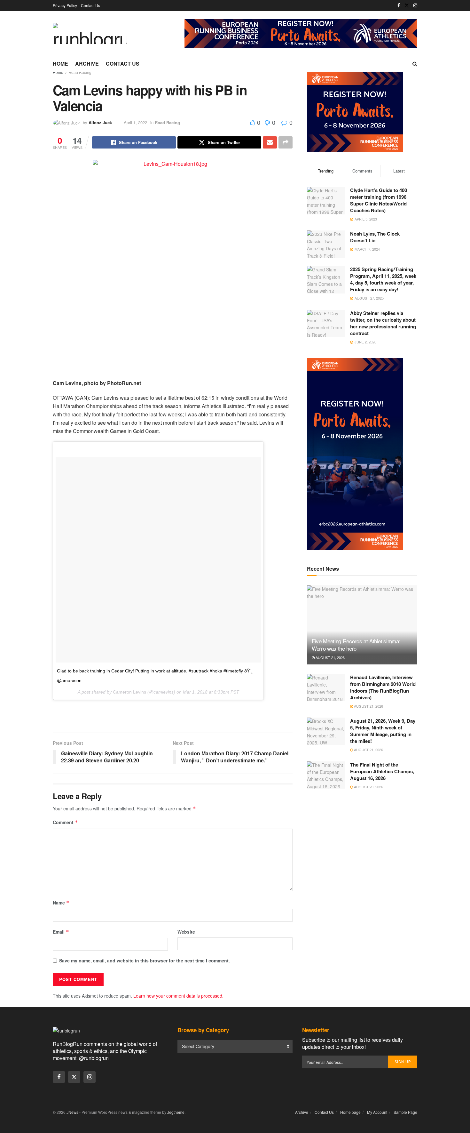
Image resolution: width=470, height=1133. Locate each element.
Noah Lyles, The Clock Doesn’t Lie (375, 237)
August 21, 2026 (330, 657)
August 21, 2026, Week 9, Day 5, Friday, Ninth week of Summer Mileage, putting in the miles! (382, 730)
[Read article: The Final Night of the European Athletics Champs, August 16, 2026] (326, 775)
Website (186, 931)
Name (61, 902)
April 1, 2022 (135, 122)
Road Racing (79, 72)
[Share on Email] (270, 142)
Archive (87, 63)
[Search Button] (414, 64)
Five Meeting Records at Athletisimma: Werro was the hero (356, 645)
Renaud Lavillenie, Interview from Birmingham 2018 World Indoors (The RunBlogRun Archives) (383, 687)
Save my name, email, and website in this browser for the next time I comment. (144, 960)
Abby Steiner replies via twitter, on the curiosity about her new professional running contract (383, 323)
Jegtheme (175, 1112)
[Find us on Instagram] (415, 5)
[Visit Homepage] (90, 33)
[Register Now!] (300, 32)
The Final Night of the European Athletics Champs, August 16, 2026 (382, 771)
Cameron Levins (129, 692)
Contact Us (90, 5)
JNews (72, 1112)
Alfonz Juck (100, 122)
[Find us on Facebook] (398, 5)
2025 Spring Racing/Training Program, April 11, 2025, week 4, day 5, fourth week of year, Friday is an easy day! (383, 279)
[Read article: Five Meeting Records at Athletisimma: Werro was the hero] (362, 624)
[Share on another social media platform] (285, 142)
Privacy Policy (65, 5)
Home (60, 63)
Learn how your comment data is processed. (178, 995)
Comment (65, 822)
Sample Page (405, 1112)
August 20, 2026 (368, 786)
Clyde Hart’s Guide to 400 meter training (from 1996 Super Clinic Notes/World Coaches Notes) (378, 200)
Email (61, 931)
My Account (377, 1112)
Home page (350, 1112)
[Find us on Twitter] (406, 5)
